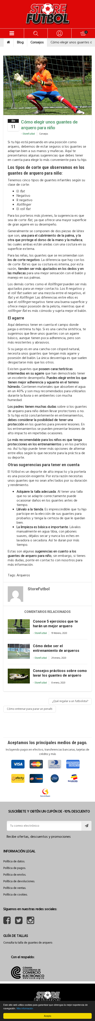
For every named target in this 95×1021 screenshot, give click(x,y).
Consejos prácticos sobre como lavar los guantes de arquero (60, 673)
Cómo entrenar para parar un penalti (29, 709)
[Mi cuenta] (59, 33)
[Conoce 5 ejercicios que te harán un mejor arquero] (19, 626)
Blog (20, 42)
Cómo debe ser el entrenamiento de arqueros (56, 648)
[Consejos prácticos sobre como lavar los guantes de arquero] (19, 676)
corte (25, 220)
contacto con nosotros (57, 560)
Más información (25, 1008)
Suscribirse (86, 826)
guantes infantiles (57, 180)
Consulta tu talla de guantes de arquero (27, 942)
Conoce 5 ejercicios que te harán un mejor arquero (55, 623)
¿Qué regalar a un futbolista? (70, 701)
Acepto (47, 1015)
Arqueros (23, 575)
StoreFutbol (29, 134)
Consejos (37, 42)
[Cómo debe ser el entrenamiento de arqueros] (19, 651)
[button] (12, 33)
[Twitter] (18, 922)
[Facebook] (7, 922)
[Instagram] (30, 922)
